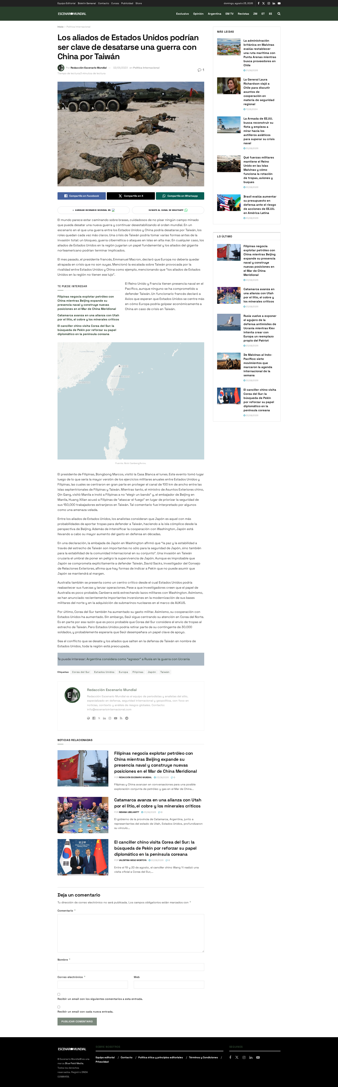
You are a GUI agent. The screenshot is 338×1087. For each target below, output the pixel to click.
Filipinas (138, 672)
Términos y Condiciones (203, 1057)
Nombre (64, 959)
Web (137, 977)
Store (139, 3)
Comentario (67, 910)
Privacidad (102, 1061)
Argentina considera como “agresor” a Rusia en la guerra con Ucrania (138, 659)
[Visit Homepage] (72, 14)
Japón (152, 672)
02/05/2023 (120, 67)
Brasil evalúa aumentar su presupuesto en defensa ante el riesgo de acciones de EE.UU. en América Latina (260, 205)
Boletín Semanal (87, 3)
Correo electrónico (72, 977)
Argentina (214, 13)
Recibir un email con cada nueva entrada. (85, 1011)
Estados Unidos (104, 672)
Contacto (103, 3)
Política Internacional (78, 26)
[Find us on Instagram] (269, 3)
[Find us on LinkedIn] (274, 3)
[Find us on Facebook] (258, 3)
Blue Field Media (74, 1063)
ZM (255, 13)
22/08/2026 (157, 860)
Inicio (60, 26)
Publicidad (127, 3)
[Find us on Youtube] (279, 3)
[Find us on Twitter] (263, 3)
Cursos (115, 3)
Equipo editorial (105, 1057)
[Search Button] (279, 14)
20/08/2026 (251, 148)
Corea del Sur (81, 672)
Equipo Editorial (67, 3)
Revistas (243, 13)
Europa (123, 672)
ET (263, 13)
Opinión (198, 13)
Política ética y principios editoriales (160, 1057)
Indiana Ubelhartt (129, 812)
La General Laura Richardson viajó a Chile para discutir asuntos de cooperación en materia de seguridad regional (259, 92)
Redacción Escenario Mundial (89, 67)
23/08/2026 (162, 777)
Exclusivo (182, 13)
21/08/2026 (251, 70)
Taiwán (164, 672)
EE (270, 13)
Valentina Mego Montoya (133, 860)
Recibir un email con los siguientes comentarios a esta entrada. (100, 999)
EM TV (230, 13)
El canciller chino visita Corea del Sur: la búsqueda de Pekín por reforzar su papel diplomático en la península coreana (87, 330)
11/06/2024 (251, 109)
